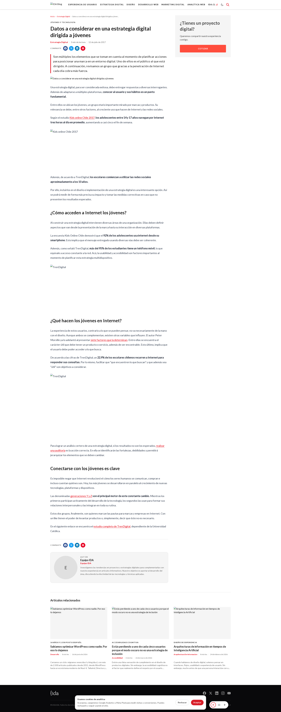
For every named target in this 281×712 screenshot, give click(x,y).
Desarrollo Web (148, 4)
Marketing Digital (172, 4)
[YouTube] (229, 693)
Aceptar (197, 702)
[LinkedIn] (216, 693)
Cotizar (203, 48)
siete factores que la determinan (109, 340)
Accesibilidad (117, 658)
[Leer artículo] (213, 704)
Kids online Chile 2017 (82, 117)
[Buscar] (228, 4)
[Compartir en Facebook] (65, 48)
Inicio (52, 16)
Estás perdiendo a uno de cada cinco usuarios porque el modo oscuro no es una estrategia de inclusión (140, 650)
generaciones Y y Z (81, 496)
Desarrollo (54, 654)
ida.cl (229, 705)
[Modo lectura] (219, 705)
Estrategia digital (112, 4)
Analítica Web (196, 4)
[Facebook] (204, 693)
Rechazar (182, 702)
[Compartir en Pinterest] (83, 48)
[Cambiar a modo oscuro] (222, 4)
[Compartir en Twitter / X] (71, 48)
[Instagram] (223, 693)
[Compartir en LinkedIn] (77, 48)
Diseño (131, 4)
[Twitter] (210, 693)
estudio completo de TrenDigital (112, 526)
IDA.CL (211, 4)
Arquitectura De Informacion (185, 654)
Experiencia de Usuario (82, 4)
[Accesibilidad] (224, 705)
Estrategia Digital (63, 16)
